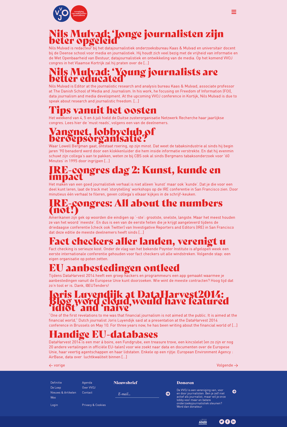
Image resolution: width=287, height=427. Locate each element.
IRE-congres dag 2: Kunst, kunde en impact (135, 172)
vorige (57, 365)
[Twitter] (221, 421)
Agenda (87, 382)
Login (54, 405)
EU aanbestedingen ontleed (114, 267)
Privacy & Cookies (94, 405)
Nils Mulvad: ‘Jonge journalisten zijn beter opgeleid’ (136, 36)
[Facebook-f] (227, 421)
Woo (53, 397)
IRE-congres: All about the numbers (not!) (136, 205)
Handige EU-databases (103, 333)
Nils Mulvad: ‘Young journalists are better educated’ (133, 74)
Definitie (56, 382)
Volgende (227, 365)
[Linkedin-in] (233, 421)
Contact (87, 392)
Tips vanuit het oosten (103, 109)
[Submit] (168, 394)
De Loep (55, 387)
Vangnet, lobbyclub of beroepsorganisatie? (102, 133)
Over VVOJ (89, 387)
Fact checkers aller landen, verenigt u (137, 240)
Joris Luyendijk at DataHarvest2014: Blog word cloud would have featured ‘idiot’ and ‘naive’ (139, 300)
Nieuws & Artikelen (63, 392)
